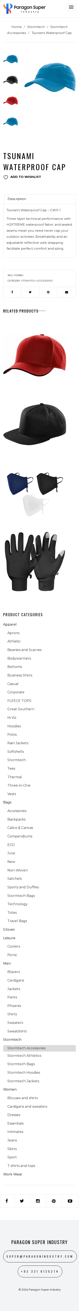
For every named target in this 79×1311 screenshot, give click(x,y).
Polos (12, 735)
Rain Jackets (17, 743)
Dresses (13, 1115)
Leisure (9, 938)
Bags (7, 802)
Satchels (14, 879)
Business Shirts (19, 675)
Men (7, 963)
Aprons (13, 633)
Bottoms (14, 667)
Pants (12, 997)
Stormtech (36, 27)
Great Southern (20, 709)
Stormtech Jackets (23, 1081)
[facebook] (12, 292)
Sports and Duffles (23, 887)
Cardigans (15, 980)
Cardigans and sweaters (27, 1107)
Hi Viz (11, 718)
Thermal (14, 777)
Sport (12, 1157)
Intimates (15, 1132)
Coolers (13, 946)
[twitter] (30, 292)
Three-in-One (19, 785)
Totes (12, 913)
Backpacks (16, 819)
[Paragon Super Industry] (24, 8)
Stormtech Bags (21, 896)
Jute (11, 853)
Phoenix (14, 1006)
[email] (67, 292)
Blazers (13, 972)
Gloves (9, 929)
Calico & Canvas (20, 828)
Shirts (12, 1014)
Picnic (12, 955)
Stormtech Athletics (24, 1056)
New (11, 862)
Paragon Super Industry (39, 1242)
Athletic (14, 641)
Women (10, 1089)
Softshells (15, 752)
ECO (11, 845)
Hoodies (14, 726)
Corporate (15, 692)
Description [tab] (17, 199)
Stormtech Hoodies (23, 1073)
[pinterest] (49, 292)
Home (16, 27)
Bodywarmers (19, 658)
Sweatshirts (17, 1031)
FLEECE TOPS (19, 701)
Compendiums (19, 836)
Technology (17, 904)
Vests (11, 794)
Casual (13, 684)
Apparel (10, 624)
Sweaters (15, 1023)
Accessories (16, 811)
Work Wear (12, 1174)
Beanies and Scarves (24, 650)
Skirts (12, 1149)
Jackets (13, 989)
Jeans (12, 1140)
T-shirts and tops (21, 1166)
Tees (11, 769)
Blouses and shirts (22, 1098)
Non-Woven (17, 870)
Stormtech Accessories (37, 280)
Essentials (15, 1123)
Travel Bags (17, 921)
